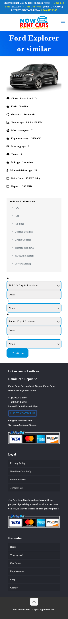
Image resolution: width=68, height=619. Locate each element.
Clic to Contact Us (22, 413)
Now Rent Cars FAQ (20, 471)
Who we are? (17, 555)
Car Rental (15, 563)
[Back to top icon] (34, 602)
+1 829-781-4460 (32, 6)
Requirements (17, 571)
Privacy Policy (17, 463)
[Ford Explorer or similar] (34, 92)
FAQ (12, 579)
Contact (14, 587)
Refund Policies (18, 479)
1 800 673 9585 (48, 10)
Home (13, 546)
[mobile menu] (63, 21)
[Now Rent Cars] (34, 22)
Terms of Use (16, 487)
